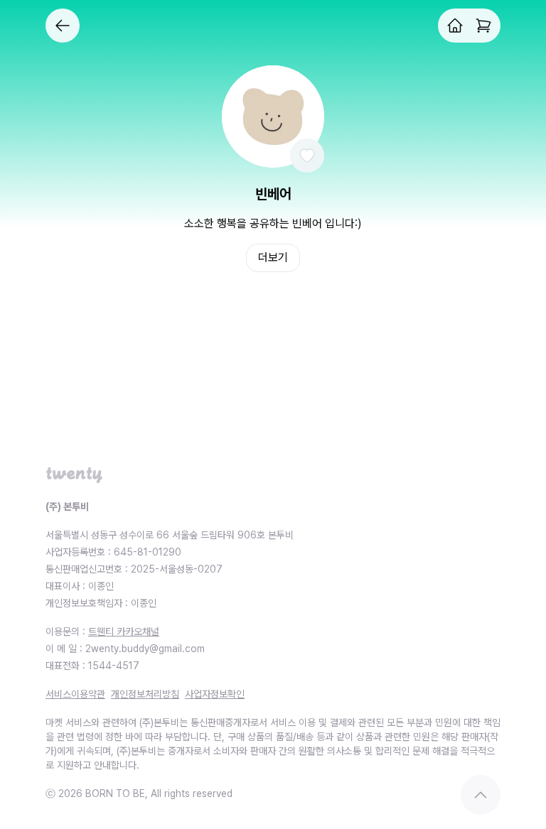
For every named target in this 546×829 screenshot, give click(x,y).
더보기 (273, 257)
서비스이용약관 (75, 694)
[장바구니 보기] (483, 25)
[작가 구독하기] (307, 156)
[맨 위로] (480, 795)
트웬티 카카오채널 (123, 631)
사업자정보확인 (215, 694)
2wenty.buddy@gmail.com (145, 648)
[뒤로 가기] (63, 26)
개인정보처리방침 (145, 694)
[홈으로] (455, 25)
